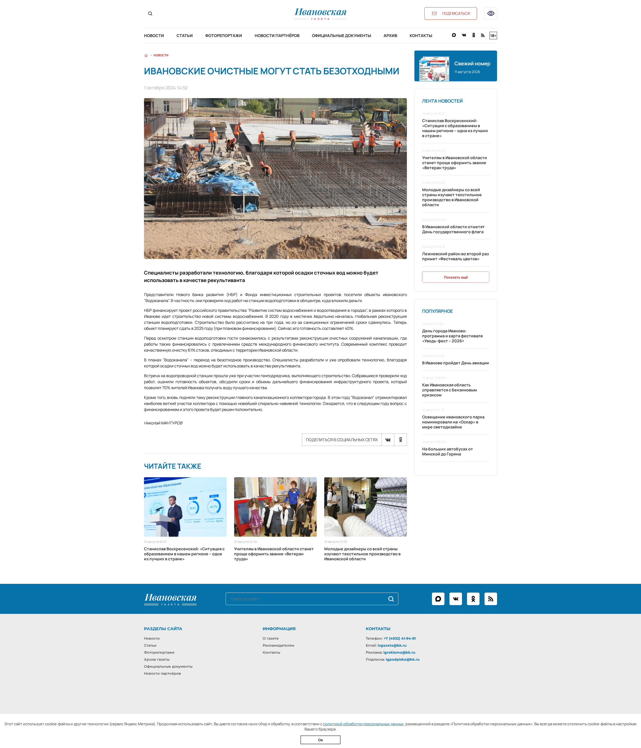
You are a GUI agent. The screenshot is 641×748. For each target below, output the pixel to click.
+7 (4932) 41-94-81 (400, 638)
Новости (154, 35)
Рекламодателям (278, 645)
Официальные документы (341, 35)
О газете (271, 638)
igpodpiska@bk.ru (403, 659)
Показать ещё (456, 277)
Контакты (421, 35)
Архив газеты (157, 659)
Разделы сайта (163, 628)
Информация (279, 628)
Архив (390, 35)
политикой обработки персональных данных (363, 723)
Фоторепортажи (223, 35)
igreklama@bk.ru (399, 652)
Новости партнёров (277, 35)
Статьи (185, 35)
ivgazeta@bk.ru (392, 645)
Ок (320, 739)
